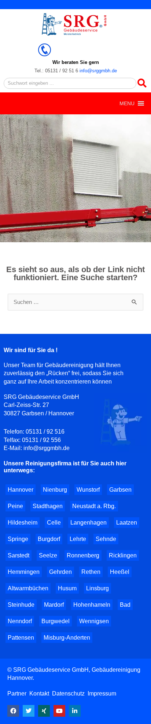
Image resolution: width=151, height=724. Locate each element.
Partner (17, 693)
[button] (127, 103)
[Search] (141, 83)
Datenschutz (68, 693)
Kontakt (39, 693)
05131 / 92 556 (41, 440)
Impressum (102, 693)
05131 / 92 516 (45, 431)
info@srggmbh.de (98, 70)
